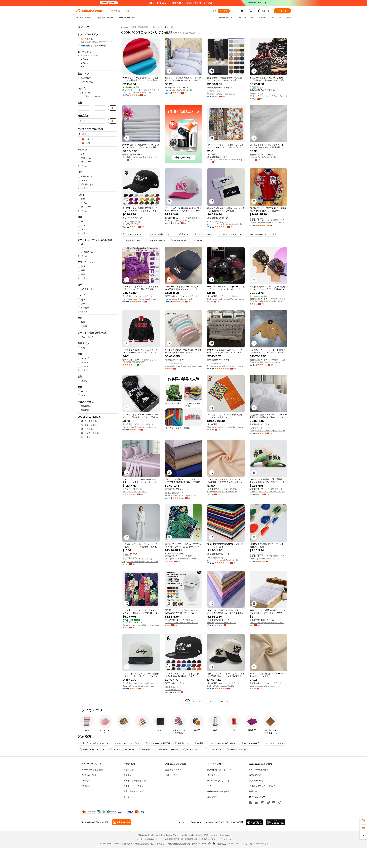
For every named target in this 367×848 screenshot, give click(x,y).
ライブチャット (214, 775)
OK (112, 108)
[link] (363, 821)
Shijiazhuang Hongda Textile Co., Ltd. (223, 560)
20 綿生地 (198, 241)
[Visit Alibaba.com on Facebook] (251, 802)
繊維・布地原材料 (140, 27)
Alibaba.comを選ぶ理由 (92, 770)
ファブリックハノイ (204, 234)
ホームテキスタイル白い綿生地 (223, 743)
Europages (225, 835)
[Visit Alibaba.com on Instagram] (268, 802)
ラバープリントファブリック (93, 750)
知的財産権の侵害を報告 (218, 791)
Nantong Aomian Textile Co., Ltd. (179, 90)
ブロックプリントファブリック (129, 743)
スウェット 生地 (215, 750)
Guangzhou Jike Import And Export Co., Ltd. (183, 559)
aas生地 (200, 743)
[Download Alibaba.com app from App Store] (254, 822)
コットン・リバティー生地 (123, 750)
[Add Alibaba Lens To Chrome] (121, 822)
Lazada (183, 835)
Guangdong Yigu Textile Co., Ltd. (221, 94)
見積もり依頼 (171, 775)
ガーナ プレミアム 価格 (239, 750)
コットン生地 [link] (167, 27)
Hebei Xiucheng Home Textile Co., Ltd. (139, 157)
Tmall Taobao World (169, 835)
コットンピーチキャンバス (230, 234)
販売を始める (255, 775)
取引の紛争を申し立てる (218, 780)
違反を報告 (212, 797)
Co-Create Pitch (89, 775)
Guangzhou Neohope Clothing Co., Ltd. (267, 362)
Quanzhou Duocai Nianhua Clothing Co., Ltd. (268, 223)
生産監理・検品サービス (135, 791)
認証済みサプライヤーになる (262, 786)
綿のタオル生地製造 (251, 743)
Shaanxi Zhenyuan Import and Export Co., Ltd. (183, 366)
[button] (215, 11)
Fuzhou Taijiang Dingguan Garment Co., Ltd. (226, 299)
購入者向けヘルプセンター (219, 770)
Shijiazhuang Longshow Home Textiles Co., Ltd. (226, 366)
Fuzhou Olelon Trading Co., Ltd (178, 299)
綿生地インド (183, 743)
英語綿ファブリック (133, 241)
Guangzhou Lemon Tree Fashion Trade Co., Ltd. (226, 427)
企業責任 (86, 780)
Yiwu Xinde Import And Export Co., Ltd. (139, 299)
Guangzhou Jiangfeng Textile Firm (222, 492)
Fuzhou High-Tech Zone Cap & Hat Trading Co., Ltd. (268, 492)
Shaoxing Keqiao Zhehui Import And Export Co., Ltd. (226, 159)
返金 (209, 786)
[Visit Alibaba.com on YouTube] (274, 802)
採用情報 (86, 786)
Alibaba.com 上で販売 (259, 770)
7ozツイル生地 (157, 234)
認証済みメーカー (173, 770)
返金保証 (128, 775)
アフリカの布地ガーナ (179, 234)
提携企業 (253, 791)
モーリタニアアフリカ (276, 743)
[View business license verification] (209, 843)
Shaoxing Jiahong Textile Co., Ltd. (264, 559)
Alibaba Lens (88, 822)
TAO (206, 835)
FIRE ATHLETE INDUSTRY (133, 362)
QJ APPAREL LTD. (130, 224)
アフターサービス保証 (134, 786)
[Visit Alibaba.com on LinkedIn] (256, 802)
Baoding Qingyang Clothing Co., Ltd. (181, 220)
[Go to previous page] (181, 701)
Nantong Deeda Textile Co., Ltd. (264, 157)
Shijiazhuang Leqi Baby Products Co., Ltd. (268, 301)
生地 (154, 27)
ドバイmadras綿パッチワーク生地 (262, 234)
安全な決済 (129, 770)
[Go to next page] (227, 701)
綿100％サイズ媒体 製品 (168, 750)
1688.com (154, 835)
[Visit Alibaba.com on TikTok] (279, 802)
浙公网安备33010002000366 (230, 844)
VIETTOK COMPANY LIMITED (135, 492)
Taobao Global (195, 835)
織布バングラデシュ (157, 241)
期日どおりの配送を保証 (135, 780)
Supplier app (197, 822)
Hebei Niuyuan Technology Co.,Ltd (180, 495)
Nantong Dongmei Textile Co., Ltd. (137, 92)
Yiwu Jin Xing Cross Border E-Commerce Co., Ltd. (141, 427)
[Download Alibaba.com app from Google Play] (275, 822)
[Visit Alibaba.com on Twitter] (262, 802)
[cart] (251, 11)
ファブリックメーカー (134, 234)
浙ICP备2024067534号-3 (256, 844)
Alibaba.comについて (91, 763)
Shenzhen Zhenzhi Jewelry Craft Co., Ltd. (225, 224)
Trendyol (214, 835)
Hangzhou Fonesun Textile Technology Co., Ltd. (141, 625)
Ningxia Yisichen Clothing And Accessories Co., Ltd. (141, 561)
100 (221, 702)
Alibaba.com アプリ (215, 822)
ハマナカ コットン (193, 750)
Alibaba (124, 27)
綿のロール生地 (180, 241)
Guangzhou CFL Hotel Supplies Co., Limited (268, 431)
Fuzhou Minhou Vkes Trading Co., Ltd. (181, 622)
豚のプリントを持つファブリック (95, 743)
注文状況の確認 (256, 780)
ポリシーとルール (132, 797)
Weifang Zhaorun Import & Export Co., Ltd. (268, 96)
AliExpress (142, 835)
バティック (146, 750)
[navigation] (98, 364)
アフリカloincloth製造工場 (159, 743)
